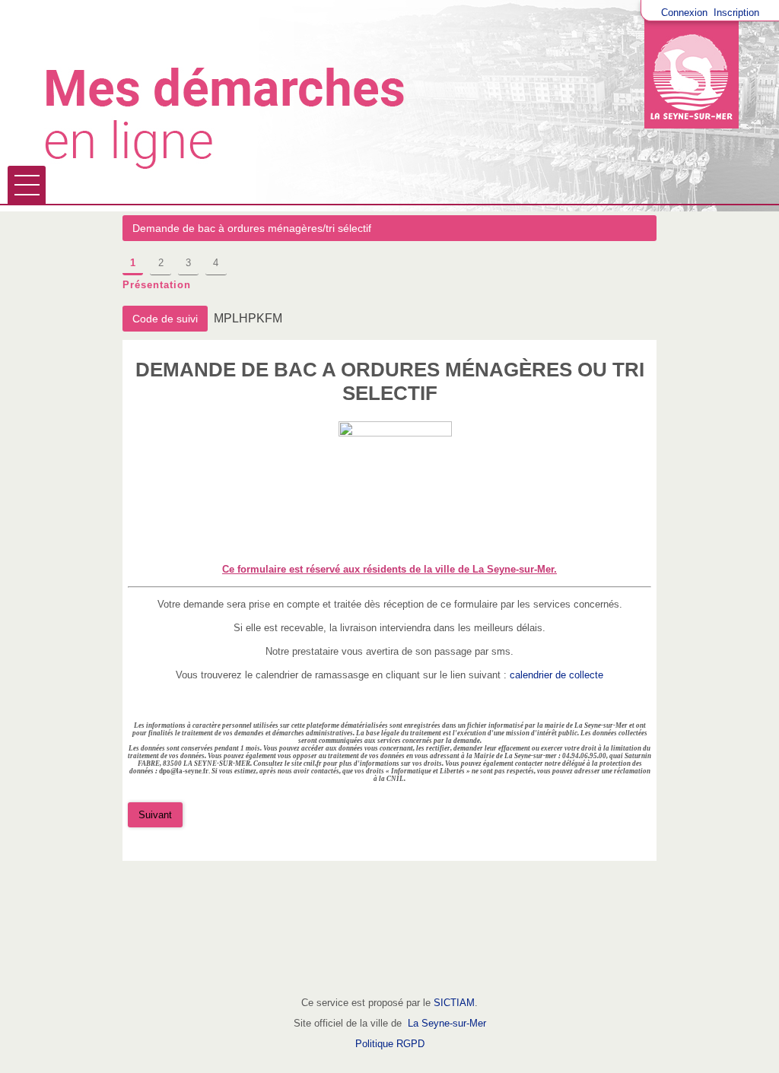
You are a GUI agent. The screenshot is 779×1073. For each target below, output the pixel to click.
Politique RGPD (389, 1043)
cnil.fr (313, 763)
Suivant (155, 815)
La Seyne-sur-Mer (447, 1023)
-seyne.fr (195, 771)
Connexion (684, 12)
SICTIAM (454, 1002)
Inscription (736, 12)
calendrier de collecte (556, 675)
